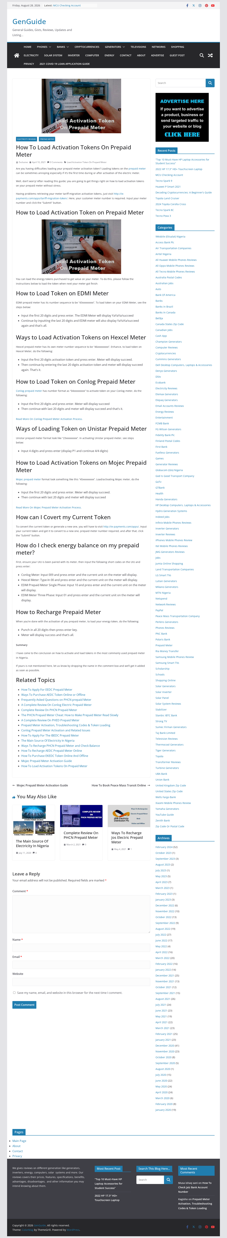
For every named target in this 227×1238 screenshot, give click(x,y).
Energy (109, 55)
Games (160, 458)
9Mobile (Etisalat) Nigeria (170, 236)
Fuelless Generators (167, 452)
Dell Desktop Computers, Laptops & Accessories (184, 365)
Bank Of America (165, 295)
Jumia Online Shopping (169, 563)
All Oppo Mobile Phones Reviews (175, 265)
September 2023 (165, 858)
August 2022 (163, 928)
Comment (20, 891)
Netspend (161, 598)
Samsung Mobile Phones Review (175, 657)
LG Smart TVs (163, 575)
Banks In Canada (165, 312)
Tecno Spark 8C (165, 210)
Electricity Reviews (26, 139)
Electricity (31, 55)
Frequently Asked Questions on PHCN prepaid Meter (56, 700)
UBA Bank (161, 773)
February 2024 (164, 847)
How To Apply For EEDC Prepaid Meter (46, 690)
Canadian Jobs (164, 330)
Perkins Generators (167, 622)
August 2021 (163, 999)
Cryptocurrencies (87, 46)
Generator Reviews (167, 464)
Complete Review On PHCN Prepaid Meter (49, 710)
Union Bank (162, 779)
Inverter (74, 55)
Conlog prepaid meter (29, 390)
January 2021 (163, 1039)
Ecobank (160, 382)
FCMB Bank (162, 423)
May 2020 (161, 1086)
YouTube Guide (165, 814)
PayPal (159, 610)
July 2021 (161, 1004)
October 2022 (163, 917)
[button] (49, 46)
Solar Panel (162, 698)
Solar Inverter (164, 692)
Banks (61, 46)
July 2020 (161, 1074)
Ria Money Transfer (167, 651)
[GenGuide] (16, 55)
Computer (92, 55)
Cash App (161, 335)
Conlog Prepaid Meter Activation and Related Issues (55, 730)
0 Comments (56, 162)
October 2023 (163, 853)
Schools (160, 674)
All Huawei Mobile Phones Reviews (176, 260)
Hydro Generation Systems (171, 511)
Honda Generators (166, 499)
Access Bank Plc (165, 242)
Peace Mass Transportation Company (178, 616)
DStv (158, 376)
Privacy (29, 63)
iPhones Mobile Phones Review (174, 540)
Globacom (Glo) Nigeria (169, 470)
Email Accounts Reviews (170, 406)
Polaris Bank (163, 639)
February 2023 (164, 893)
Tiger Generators (166, 750)
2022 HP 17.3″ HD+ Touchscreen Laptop (179, 169)
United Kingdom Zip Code (171, 785)
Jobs (158, 557)
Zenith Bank (163, 820)
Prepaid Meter (47, 139)
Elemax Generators (167, 394)
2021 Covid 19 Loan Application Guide (65, 63)
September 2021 (165, 993)
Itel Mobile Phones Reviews (172, 546)
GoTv (158, 481)
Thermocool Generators (170, 744)
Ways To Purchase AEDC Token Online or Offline (53, 695)
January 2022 (163, 969)
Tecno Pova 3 (163, 215)
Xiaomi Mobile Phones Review (173, 803)
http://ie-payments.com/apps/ (121, 526)
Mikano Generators (167, 587)
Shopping (177, 46)
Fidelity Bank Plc (165, 435)
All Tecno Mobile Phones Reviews (175, 271)
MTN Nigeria (163, 592)
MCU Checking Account (67, 5)
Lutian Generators (166, 581)
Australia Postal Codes (169, 277)
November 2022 (165, 911)
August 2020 (163, 1069)
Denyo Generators (166, 370)
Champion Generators (169, 341)
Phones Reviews (165, 627)
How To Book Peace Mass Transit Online (119, 785)
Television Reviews (167, 738)
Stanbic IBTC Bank (166, 715)
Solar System (53, 55)
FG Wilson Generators (168, 429)
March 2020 (163, 1098)
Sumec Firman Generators (171, 727)
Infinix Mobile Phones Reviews (173, 522)
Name (17, 940)
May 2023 (161, 876)
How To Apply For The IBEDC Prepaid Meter (50, 735)
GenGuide (29, 21)
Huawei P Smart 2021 (168, 186)
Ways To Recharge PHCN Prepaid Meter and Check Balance (60, 746)
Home (27, 46)
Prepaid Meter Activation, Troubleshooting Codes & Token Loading (65, 725)
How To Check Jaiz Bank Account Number (195, 1187)
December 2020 (165, 1045)
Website (17, 974)
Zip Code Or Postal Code (170, 826)
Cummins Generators (168, 359)
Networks (158, 46)
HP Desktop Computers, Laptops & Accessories (183, 505)
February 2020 (164, 1104)
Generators (113, 46)
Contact (125, 55)
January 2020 (163, 1109)
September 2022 (165, 923)
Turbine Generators (167, 768)
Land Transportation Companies (175, 569)
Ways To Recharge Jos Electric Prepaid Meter (127, 837)
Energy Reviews (165, 411)
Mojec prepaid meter (28, 479)
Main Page (19, 1141)
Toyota (159, 756)
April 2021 (162, 1022)
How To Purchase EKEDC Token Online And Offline (54, 756)
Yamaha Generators (167, 808)
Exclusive (23, 162)
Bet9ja (159, 318)
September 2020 (165, 1063)
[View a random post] (210, 55)
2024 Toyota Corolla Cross (171, 204)
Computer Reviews (167, 347)
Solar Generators (166, 686)
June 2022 (161, 940)
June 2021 (161, 1010)
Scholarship (163, 668)
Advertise (157, 55)
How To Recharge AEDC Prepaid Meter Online (51, 751)
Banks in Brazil (164, 306)
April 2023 (162, 882)
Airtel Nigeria (163, 254)
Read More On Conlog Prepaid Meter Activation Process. (49, 419)
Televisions (138, 46)
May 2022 (161, 946)
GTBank (160, 487)
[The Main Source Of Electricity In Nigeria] (33, 807)
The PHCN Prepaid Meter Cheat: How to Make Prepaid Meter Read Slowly (69, 715)
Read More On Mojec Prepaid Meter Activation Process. (49, 507)
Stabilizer (161, 709)
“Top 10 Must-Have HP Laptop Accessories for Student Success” (108, 1183)
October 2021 (163, 987)
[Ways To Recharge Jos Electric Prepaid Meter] (129, 807)
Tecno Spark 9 (164, 180)
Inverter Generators (167, 528)
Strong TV (161, 721)
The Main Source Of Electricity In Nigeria (47, 741)
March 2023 (163, 888)
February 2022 (164, 963)
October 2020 (163, 1057)
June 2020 (161, 1080)
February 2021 (164, 1034)
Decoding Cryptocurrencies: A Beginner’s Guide (184, 192)
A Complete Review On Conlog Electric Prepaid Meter (56, 705)
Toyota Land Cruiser (167, 198)
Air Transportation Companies (173, 248)
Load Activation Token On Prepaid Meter (87, 162)
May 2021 (161, 1016)
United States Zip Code (169, 791)
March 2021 (163, 1028)
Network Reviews (166, 604)
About (141, 55)
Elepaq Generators (167, 400)
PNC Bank (161, 633)
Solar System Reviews (168, 703)
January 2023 (163, 899)
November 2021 (165, 981)
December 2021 (165, 975)
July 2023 (161, 870)
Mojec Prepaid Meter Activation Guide (46, 761)
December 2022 (165, 905)
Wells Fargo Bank (166, 797)
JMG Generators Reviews (170, 552)
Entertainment (164, 417)
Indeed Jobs (163, 516)
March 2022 (163, 958)
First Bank (161, 446)
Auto (158, 289)
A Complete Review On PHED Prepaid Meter (50, 720)
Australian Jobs (164, 283)
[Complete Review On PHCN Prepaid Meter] (81, 807)
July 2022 (161, 934)
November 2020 (165, 1051)
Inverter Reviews (165, 534)
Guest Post (177, 55)
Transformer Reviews (168, 762)
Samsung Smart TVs (167, 662)
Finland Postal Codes (168, 441)
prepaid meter (137, 168)
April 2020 (162, 1092)
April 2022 (162, 952)
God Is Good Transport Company (175, 476)
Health (159, 493)
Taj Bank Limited (165, 733)
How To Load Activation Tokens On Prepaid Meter (54, 766)
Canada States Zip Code (170, 324)
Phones (42, 46)
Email (17, 957)
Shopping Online (166, 680)
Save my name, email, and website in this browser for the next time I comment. (69, 993)
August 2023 (163, 864)
